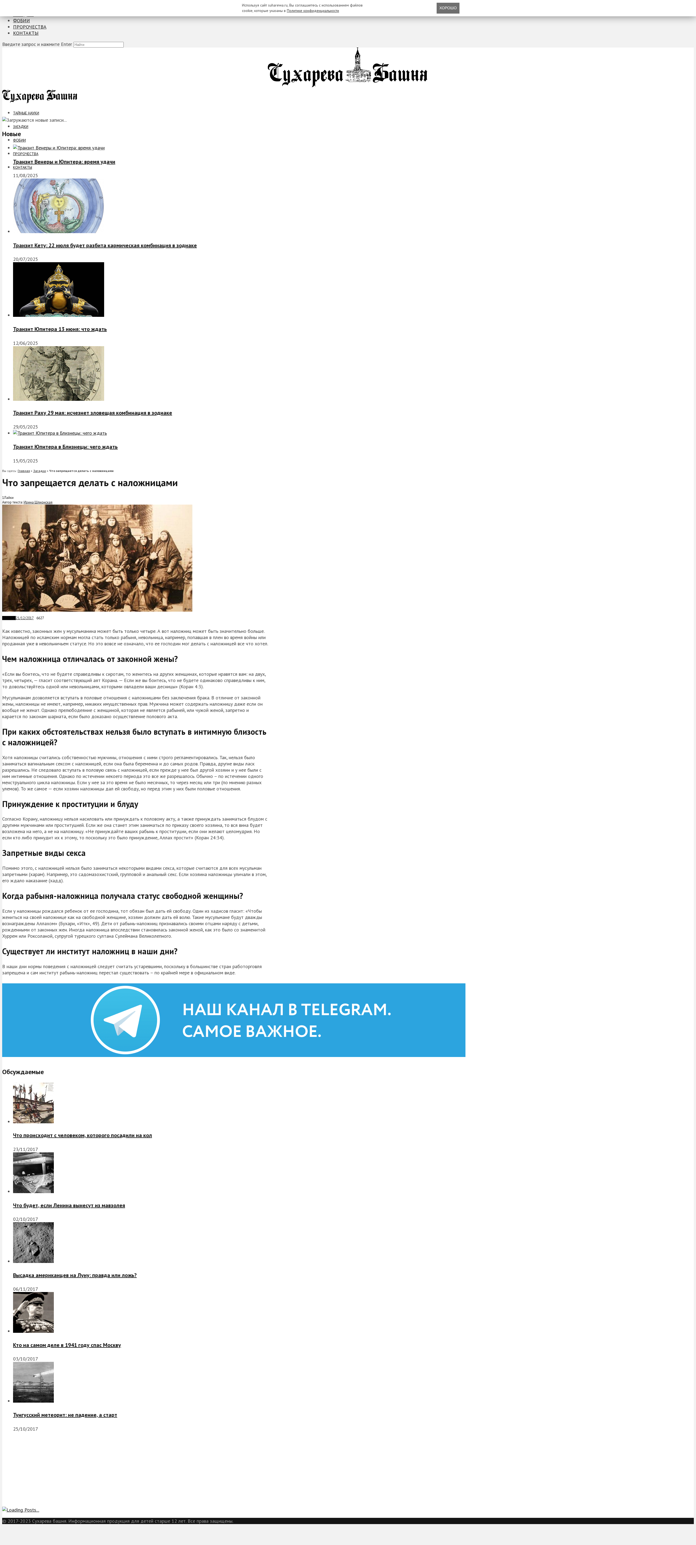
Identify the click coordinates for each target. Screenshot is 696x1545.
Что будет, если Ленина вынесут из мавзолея (69, 1205)
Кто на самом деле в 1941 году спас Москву (67, 1345)
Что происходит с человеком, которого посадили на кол (82, 1135)
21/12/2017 (25, 618)
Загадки (20, 126)
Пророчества (29, 27)
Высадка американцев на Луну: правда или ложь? (75, 1275)
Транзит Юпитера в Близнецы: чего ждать (65, 446)
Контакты (26, 33)
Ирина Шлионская (38, 502)
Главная (24, 471)
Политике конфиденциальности (313, 10)
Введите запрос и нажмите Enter (37, 44)
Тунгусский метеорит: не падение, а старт (65, 1414)
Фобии (21, 20)
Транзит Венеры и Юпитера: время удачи (64, 161)
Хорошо (448, 8)
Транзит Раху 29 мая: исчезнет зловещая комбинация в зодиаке (92, 412)
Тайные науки (26, 113)
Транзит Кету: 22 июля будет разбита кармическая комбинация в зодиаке (105, 245)
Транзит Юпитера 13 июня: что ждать (60, 329)
